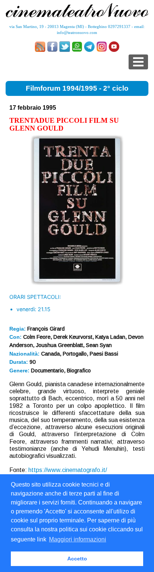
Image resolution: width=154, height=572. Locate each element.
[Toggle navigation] (138, 61)
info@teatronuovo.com (77, 32)
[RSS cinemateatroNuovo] (40, 46)
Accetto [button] (77, 559)
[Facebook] (52, 46)
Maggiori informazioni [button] (77, 539)
